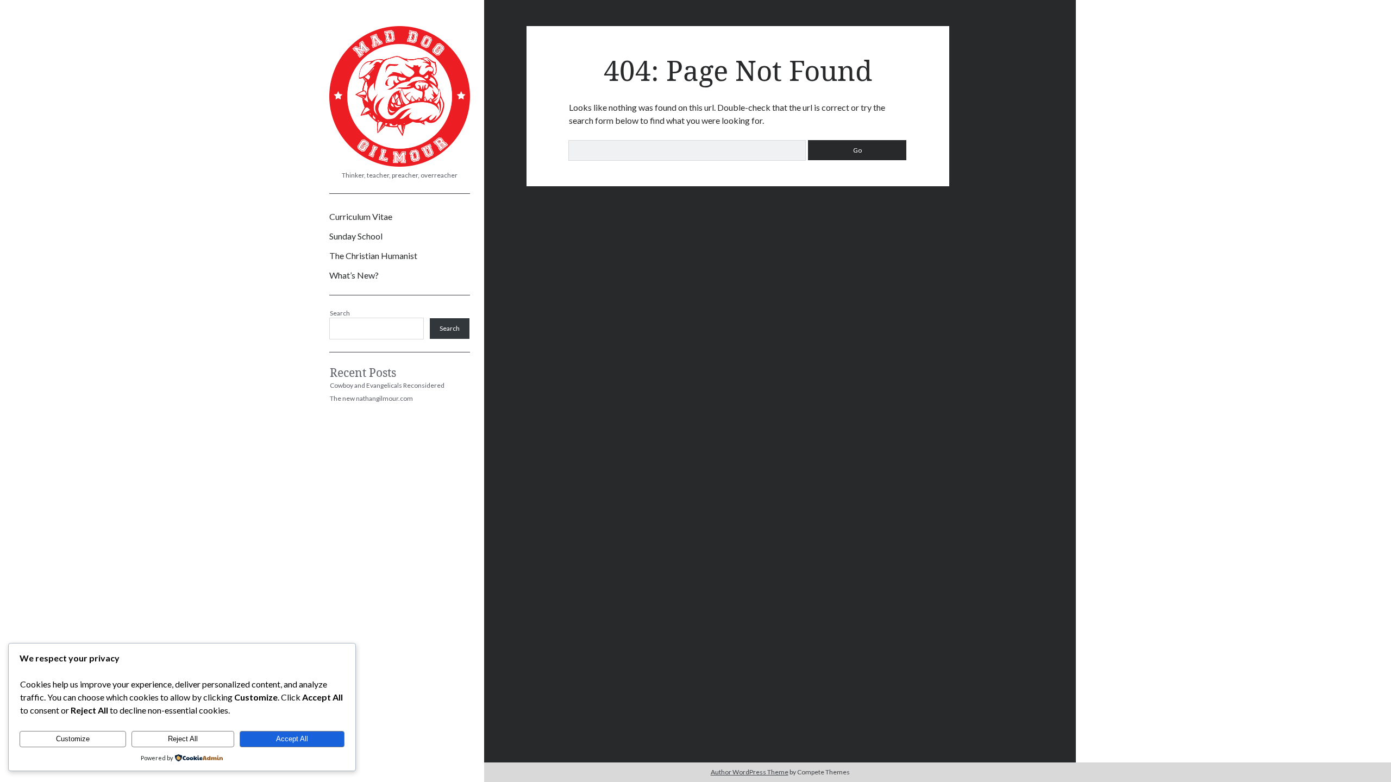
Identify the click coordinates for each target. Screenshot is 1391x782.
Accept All (292, 739)
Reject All (183, 739)
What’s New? (354, 275)
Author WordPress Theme (749, 772)
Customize (73, 739)
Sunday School (356, 236)
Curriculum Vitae (360, 216)
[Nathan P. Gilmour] (399, 163)
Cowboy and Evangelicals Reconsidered (387, 385)
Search (340, 313)
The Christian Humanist (373, 255)
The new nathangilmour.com (371, 398)
